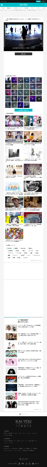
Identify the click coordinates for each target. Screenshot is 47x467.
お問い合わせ (15, 448)
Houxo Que (23, 248)
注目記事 (10, 433)
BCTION (10, 248)
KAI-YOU (1, 10)
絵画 (9, 257)
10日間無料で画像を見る (23, 110)
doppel (36, 253)
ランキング (15, 433)
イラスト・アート (6, 10)
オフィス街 (19, 253)
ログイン (43, 1)
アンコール (30, 250)
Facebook (19, 426)
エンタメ (11, 442)
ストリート (15, 255)
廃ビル (24, 250)
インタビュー (34, 433)
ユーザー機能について (27, 448)
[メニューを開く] (2, 5)
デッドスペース (36, 255)
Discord (25, 426)
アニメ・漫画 (16, 440)
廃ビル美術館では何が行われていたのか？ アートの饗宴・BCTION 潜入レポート (25, 10)
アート (29, 255)
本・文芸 (5, 440)
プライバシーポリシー (8, 450)
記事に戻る (23, 53)
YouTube (22, 426)
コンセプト (25, 257)
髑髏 (9, 255)
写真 (19, 257)
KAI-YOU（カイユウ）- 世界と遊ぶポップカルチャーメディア (23, 5)
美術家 (16, 248)
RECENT (24, 320)
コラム (20, 433)
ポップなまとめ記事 (8, 435)
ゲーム (35, 440)
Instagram (27, 426)
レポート (11, 10)
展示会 (25, 253)
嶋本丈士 (30, 248)
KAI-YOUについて (7, 448)
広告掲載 (20, 448)
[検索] (45, 5)
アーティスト (10, 253)
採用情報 (31, 450)
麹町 (14, 257)
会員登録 (38, 1)
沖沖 (37, 250)
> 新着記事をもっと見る (37, 409)
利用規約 (35, 448)
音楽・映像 (31, 440)
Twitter (16, 426)
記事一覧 (5, 433)
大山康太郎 (10, 250)
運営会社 (25, 450)
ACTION (22, 255)
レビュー (29, 433)
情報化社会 (10, 440)
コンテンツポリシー (18, 450)
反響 (31, 253)
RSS (30, 426)
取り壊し (17, 250)
